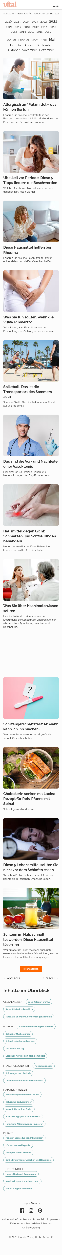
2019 (18, 27)
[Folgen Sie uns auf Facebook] (22, 1210)
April (44, 40)
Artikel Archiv (27, 1219)
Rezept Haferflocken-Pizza (19, 1009)
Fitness (8, 1026)
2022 (43, 21)
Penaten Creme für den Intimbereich (24, 1137)
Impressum (53, 1219)
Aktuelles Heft (10, 1219)
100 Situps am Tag (15, 1048)
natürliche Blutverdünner (19, 1102)
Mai (52, 39)
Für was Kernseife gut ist (18, 1145)
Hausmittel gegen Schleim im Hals (23, 1116)
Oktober (14, 50)
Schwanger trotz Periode (18, 1073)
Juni (12, 45)
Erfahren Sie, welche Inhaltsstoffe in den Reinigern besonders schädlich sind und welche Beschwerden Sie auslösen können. (30, 119)
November (29, 50)
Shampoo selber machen (18, 1152)
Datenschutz (17, 1223)
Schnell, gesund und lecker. (19, 809)
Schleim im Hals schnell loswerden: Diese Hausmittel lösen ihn (28, 939)
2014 (14, 31)
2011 (39, 31)
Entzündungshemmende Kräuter (22, 1094)
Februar (23, 40)
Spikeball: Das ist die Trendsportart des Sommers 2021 (27, 392)
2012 (31, 31)
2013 (23, 31)
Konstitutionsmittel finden (19, 1109)
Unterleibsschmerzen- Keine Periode (24, 1080)
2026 (8, 21)
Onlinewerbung (31, 1227)
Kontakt (41, 1219)
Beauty (8, 1133)
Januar (11, 40)
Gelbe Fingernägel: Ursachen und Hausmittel (28, 1160)
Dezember (46, 50)
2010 (48, 31)
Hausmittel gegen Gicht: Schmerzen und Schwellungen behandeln (29, 536)
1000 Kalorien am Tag (39, 1002)
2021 (53, 21)
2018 (27, 27)
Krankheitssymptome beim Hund (22, 1181)
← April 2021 (11, 978)
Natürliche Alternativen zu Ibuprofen (24, 1124)
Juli (20, 45)
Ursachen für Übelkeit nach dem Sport (25, 1055)
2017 (35, 27)
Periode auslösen (43, 1066)
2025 (17, 21)
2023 (35, 21)
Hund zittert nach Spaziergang (21, 1174)
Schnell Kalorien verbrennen (20, 1041)
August (30, 45)
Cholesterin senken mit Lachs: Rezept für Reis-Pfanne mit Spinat (29, 799)
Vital (10, 4)
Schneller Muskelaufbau (18, 1034)
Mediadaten (33, 1223)
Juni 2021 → (50, 978)
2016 (44, 27)
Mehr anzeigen (31, 969)
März (34, 40)
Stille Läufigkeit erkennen (19, 1188)
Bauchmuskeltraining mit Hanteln (36, 1026)
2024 (26, 21)
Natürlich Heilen (15, 1089)
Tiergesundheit (13, 1169)
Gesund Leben (12, 1001)
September (45, 45)
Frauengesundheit (16, 1065)
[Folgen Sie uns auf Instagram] (31, 1210)
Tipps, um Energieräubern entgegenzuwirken (29, 1016)
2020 (9, 27)
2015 (53, 27)
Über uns (46, 1223)
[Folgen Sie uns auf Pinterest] (40, 1210)
